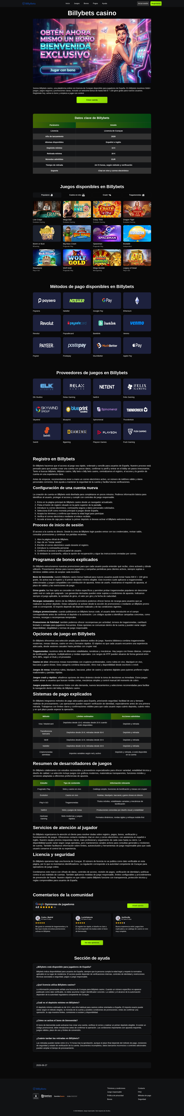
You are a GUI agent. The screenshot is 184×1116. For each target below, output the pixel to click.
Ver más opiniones (92, 943)
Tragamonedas (135, 195)
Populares (45, 195)
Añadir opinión (137, 906)
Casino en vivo (75, 195)
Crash (105, 195)
